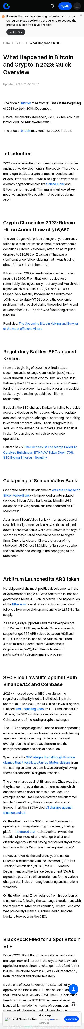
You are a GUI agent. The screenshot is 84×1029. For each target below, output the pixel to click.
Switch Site (16, 32)
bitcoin (26, 131)
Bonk (61, 184)
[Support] (73, 1004)
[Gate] (6, 6)
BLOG (19, 43)
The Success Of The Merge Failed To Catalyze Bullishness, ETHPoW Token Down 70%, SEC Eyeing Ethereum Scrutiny (40, 452)
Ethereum (19, 604)
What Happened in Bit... (45, 43)
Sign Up (65, 6)
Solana (51, 184)
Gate (6, 43)
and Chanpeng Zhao (29, 709)
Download (71, 1018)
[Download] (73, 989)
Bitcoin (26, 103)
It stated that (26, 832)
